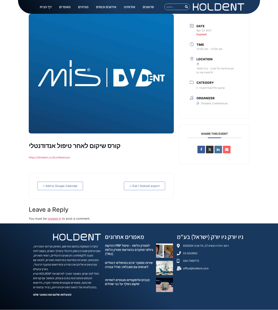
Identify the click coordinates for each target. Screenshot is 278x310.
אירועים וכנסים (106, 7)
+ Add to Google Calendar (60, 186)
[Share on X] (210, 149)
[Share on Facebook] (201, 149)
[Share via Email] (227, 149)
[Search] (186, 7)
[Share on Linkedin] (218, 149)
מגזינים (83, 7)
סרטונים (148, 7)
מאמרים (65, 7)
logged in (54, 218)
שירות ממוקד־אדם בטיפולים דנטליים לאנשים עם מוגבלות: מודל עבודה (129, 264)
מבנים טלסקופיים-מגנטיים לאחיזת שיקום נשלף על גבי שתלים (127, 282)
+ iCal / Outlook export (144, 186)
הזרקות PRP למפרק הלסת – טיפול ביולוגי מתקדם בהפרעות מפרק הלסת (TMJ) (129, 249)
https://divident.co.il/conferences (49, 157)
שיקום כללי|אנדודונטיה (212, 87)
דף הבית (46, 7)
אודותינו (129, 7)
